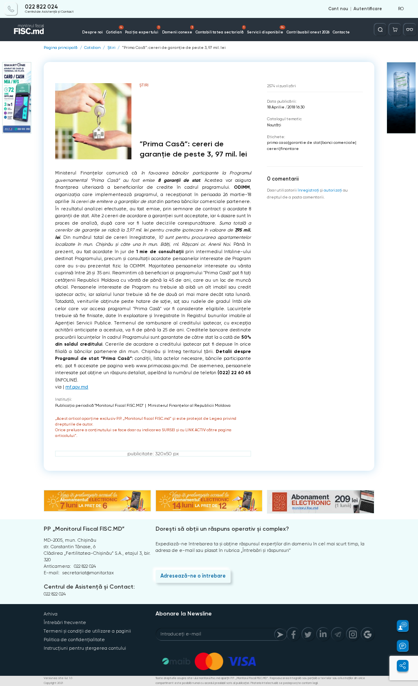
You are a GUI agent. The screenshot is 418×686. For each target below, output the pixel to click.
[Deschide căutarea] (380, 29)
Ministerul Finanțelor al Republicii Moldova (189, 405)
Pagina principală (61, 48)
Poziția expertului (142, 29)
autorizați (333, 190)
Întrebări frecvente (65, 622)
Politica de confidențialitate (74, 639)
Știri (111, 48)
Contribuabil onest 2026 (308, 32)
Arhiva (51, 614)
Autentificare (368, 9)
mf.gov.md (76, 387)
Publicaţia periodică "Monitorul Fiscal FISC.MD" (99, 405)
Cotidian (114, 29)
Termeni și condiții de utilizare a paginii (87, 631)
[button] (399, 626)
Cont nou (338, 9)
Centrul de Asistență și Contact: (89, 586)
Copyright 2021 (53, 683)
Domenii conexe (177, 29)
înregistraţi (308, 190)
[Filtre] (410, 29)
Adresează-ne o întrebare (193, 576)
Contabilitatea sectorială (220, 29)
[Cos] (395, 29)
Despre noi (92, 32)
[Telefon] (11, 9)
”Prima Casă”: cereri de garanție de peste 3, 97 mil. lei (174, 48)
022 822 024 (41, 7)
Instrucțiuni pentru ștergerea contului (85, 648)
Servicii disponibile (265, 29)
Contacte (341, 32)
